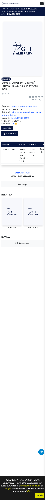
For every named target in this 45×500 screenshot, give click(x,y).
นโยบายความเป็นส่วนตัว (30, 485)
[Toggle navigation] (42, 3)
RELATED (6, 194)
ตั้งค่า (29, 491)
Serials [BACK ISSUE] (19, 118)
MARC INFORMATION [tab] (22, 176)
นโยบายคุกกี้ (6, 488)
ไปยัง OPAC (11, 133)
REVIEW (5, 236)
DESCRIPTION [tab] (22, 172)
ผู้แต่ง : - (5, 93)
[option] (12, 213)
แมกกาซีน (7, 128)
